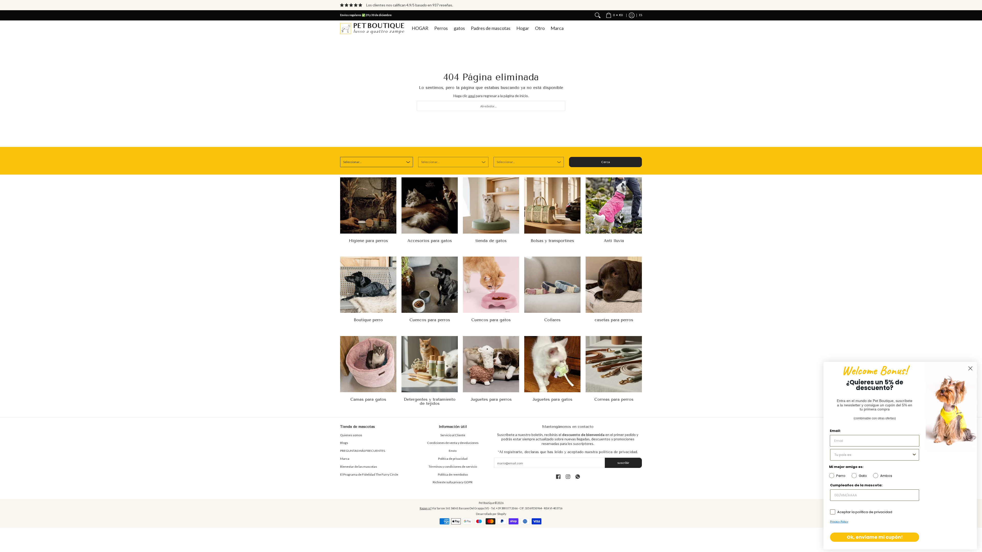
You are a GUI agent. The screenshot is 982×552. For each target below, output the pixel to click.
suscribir (623, 463)
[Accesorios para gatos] (429, 205)
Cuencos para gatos (491, 319)
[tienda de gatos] (491, 205)
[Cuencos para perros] (429, 285)
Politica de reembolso (453, 474)
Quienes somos (351, 435)
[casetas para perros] (614, 285)
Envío (452, 451)
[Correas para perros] (614, 364)
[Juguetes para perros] (491, 364)
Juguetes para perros (491, 399)
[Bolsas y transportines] (552, 205)
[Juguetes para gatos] (552, 364)
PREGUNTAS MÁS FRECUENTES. (363, 451)
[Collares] (552, 285)
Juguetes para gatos (552, 399)
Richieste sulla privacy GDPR (453, 482)
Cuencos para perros (429, 319)
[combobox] (491, 106)
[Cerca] (597, 15)
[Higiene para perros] (368, 205)
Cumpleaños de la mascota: (856, 485)
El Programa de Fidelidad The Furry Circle (369, 474)
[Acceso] (632, 15)
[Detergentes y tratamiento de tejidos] (429, 364)
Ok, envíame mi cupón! (875, 537)
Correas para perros (613, 399)
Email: (835, 430)
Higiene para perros (368, 240)
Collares (552, 319)
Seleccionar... (352, 162)
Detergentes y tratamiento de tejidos (429, 401)
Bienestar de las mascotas (358, 466)
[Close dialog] (970, 368)
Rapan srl (425, 508)
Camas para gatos (368, 399)
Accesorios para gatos (429, 240)
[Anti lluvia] (614, 205)
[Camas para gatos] (368, 364)
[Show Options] (914, 454)
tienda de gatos (491, 240)
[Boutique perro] (368, 285)
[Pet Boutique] (372, 28)
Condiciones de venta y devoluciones (452, 443)
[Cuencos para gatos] (491, 285)
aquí (471, 96)
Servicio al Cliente (452, 435)
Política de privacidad (452, 459)
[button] (558, 476)
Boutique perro (368, 319)
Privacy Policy (839, 522)
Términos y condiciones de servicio (453, 466)
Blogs (344, 443)
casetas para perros (614, 319)
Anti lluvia (614, 240)
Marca (344, 459)
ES (640, 15)
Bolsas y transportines (552, 240)
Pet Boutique (486, 502)
